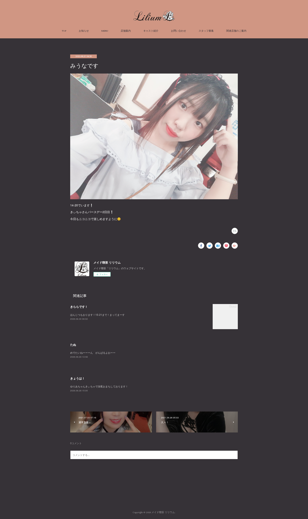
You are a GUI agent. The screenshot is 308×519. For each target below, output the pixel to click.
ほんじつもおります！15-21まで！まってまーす (97, 314)
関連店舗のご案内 (236, 31)
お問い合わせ (178, 31)
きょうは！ (77, 378)
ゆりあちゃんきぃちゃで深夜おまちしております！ (99, 386)
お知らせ (84, 31)
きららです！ (79, 306)
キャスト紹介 (150, 31)
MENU (104, 31)
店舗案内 (126, 31)
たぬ (73, 344)
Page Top (154, 495)
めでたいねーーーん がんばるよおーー (92, 352)
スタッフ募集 (206, 31)
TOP (64, 31)
